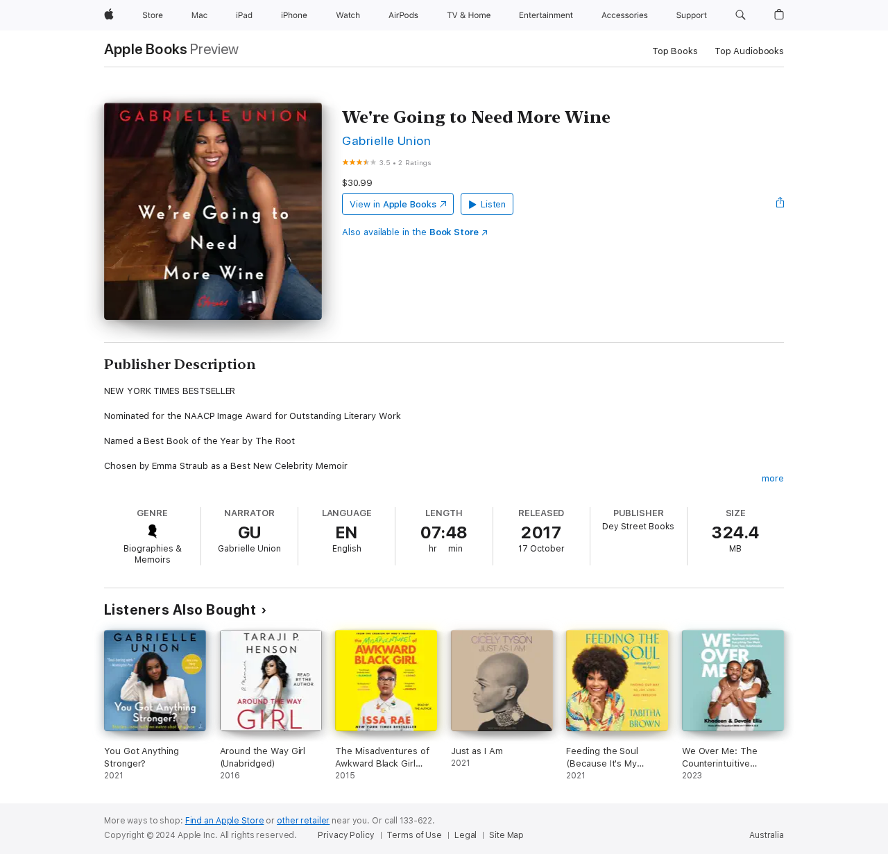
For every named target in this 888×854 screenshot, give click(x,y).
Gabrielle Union (386, 140)
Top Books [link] (675, 51)
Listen (493, 204)
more (773, 478)
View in (393, 204)
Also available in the (410, 232)
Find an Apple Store (224, 821)
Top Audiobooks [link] (749, 51)
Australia (766, 835)
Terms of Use (414, 835)
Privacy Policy (346, 835)
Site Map (506, 835)
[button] (740, 15)
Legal (465, 835)
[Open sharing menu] (780, 204)
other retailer (303, 821)
